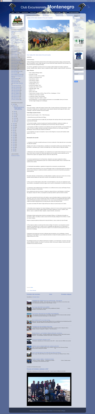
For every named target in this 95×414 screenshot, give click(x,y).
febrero (15, 120)
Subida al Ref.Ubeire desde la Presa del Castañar (40, 18)
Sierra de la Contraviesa (16, 60)
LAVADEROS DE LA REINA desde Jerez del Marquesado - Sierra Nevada (47, 300)
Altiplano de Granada (15, 31)
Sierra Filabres (14, 68)
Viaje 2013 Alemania (15, 88)
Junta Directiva (25, 12)
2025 (14, 123)
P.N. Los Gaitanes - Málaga (16, 40)
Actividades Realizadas (55, 12)
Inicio (50, 294)
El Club (17, 12)
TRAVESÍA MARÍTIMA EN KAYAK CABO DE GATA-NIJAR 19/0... (19, 108)
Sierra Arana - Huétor (15, 52)
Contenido (65, 12)
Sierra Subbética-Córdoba (16, 74)
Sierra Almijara (14, 51)
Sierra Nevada (33, 290)
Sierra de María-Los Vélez (16, 63)
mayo (15, 114)
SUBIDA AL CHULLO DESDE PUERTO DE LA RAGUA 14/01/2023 (45, 346)
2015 (14, 140)
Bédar (12, 32)
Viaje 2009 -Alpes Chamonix (17, 83)
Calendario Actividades (43, 12)
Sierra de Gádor (14, 57)
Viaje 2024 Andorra (15, 98)
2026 (14, 104)
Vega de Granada (15, 81)
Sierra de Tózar (14, 65)
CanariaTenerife (14, 37)
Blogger (63, 410)
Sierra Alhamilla (14, 48)
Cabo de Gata (14, 35)
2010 (14, 149)
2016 (14, 139)
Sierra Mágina (14, 69)
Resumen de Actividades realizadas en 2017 (41, 339)
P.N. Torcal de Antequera (16, 42)
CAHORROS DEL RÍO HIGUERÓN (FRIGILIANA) (42, 326)
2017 (14, 137)
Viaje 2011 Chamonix (15, 87)
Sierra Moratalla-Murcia (16, 71)
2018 (14, 135)
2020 (14, 132)
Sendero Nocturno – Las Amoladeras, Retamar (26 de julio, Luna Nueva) (47, 333)
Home (13, 12)
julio (15, 111)
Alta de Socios (33, 12)
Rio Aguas (13, 45)
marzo (15, 118)
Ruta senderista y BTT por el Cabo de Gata (41, 320)
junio (15, 113)
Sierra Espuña (14, 66)
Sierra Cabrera (14, 54)
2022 (14, 128)
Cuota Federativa (77, 27)
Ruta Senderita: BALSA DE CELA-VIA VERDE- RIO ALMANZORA (45, 313)
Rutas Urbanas (14, 46)
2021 (14, 130)
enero (15, 121)
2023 (14, 127)
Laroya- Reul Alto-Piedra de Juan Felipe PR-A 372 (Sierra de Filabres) (46, 352)
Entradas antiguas (66, 294)
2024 (14, 125)
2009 (14, 150)
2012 (14, 145)
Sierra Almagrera (14, 49)
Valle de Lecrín (14, 80)
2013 (14, 144)
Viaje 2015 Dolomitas (15, 90)
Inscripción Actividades (74, 12)
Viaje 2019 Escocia (15, 96)
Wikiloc (32, 287)
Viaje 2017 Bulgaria (15, 93)
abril (15, 116)
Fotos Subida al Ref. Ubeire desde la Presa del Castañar (39, 54)
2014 (14, 142)
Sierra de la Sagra (15, 62)
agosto (15, 105)
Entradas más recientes (33, 294)
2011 (14, 147)
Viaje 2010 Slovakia (15, 85)
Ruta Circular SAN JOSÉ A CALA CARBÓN (40, 307)
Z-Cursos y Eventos (15, 99)
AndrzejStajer (50, 410)
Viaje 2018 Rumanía (15, 94)
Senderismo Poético (15, 155)
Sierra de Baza (14, 55)
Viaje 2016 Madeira (15, 91)
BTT (12, 34)
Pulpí (12, 43)
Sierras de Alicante (15, 78)
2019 (14, 133)
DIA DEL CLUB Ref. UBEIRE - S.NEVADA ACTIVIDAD (43, 359)
